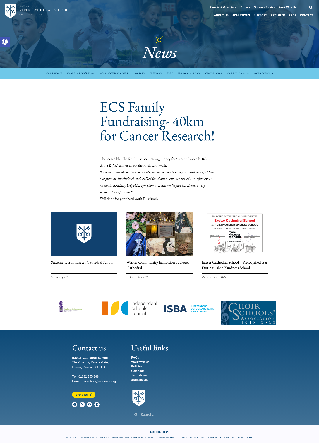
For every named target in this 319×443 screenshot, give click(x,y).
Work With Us (287, 7)
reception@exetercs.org (99, 381)
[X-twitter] (82, 404)
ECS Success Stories (114, 73)
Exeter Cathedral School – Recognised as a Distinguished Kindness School (234, 265)
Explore (245, 7)
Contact (306, 15)
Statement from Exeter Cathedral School (82, 262)
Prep (292, 15)
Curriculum (236, 73)
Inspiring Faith (189, 73)
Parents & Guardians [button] (223, 7)
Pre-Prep (278, 15)
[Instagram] (97, 404)
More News (262, 73)
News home (54, 73)
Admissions (241, 15)
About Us (221, 15)
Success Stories (264, 7)
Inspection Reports (160, 431)
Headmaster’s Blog (81, 73)
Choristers (213, 73)
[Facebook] (74, 404)
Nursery (260, 15)
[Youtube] (89, 404)
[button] (5, 42)
